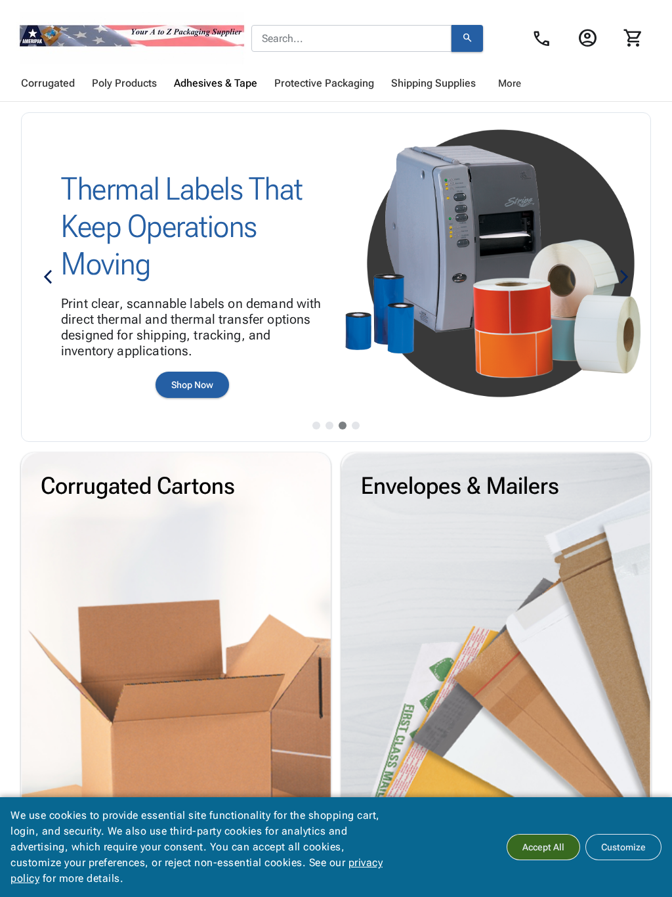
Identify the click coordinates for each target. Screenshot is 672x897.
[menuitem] (47, 83)
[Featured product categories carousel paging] (316, 425)
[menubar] (336, 83)
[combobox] (351, 39)
